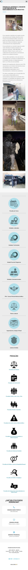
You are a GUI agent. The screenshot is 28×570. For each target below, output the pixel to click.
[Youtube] (15, 559)
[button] (26, 1)
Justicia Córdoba (14, 347)
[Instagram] (18, 559)
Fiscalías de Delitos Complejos (14, 477)
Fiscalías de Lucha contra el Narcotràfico (14, 423)
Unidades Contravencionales (14, 279)
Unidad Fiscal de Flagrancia (14, 262)
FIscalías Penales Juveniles (14, 409)
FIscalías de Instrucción (14, 383)
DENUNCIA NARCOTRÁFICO (14, 510)
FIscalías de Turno (14, 211)
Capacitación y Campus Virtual (14, 330)
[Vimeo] (17, 559)
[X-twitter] (13, 559)
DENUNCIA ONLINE (14, 522)
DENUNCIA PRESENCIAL (14, 534)
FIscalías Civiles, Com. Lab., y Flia (14, 396)
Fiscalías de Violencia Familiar (14, 451)
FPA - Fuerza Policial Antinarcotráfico (14, 296)
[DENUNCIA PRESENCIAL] (14, 532)
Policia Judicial (14, 313)
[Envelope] (9, 559)
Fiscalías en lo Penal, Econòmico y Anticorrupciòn (14, 437)
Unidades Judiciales (14, 228)
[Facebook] (11, 559)
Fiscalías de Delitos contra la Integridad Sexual (14, 464)
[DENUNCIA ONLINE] (14, 520)
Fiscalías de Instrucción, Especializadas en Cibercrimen (14, 491)
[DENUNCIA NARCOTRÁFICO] (14, 507)
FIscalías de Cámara (14, 369)
